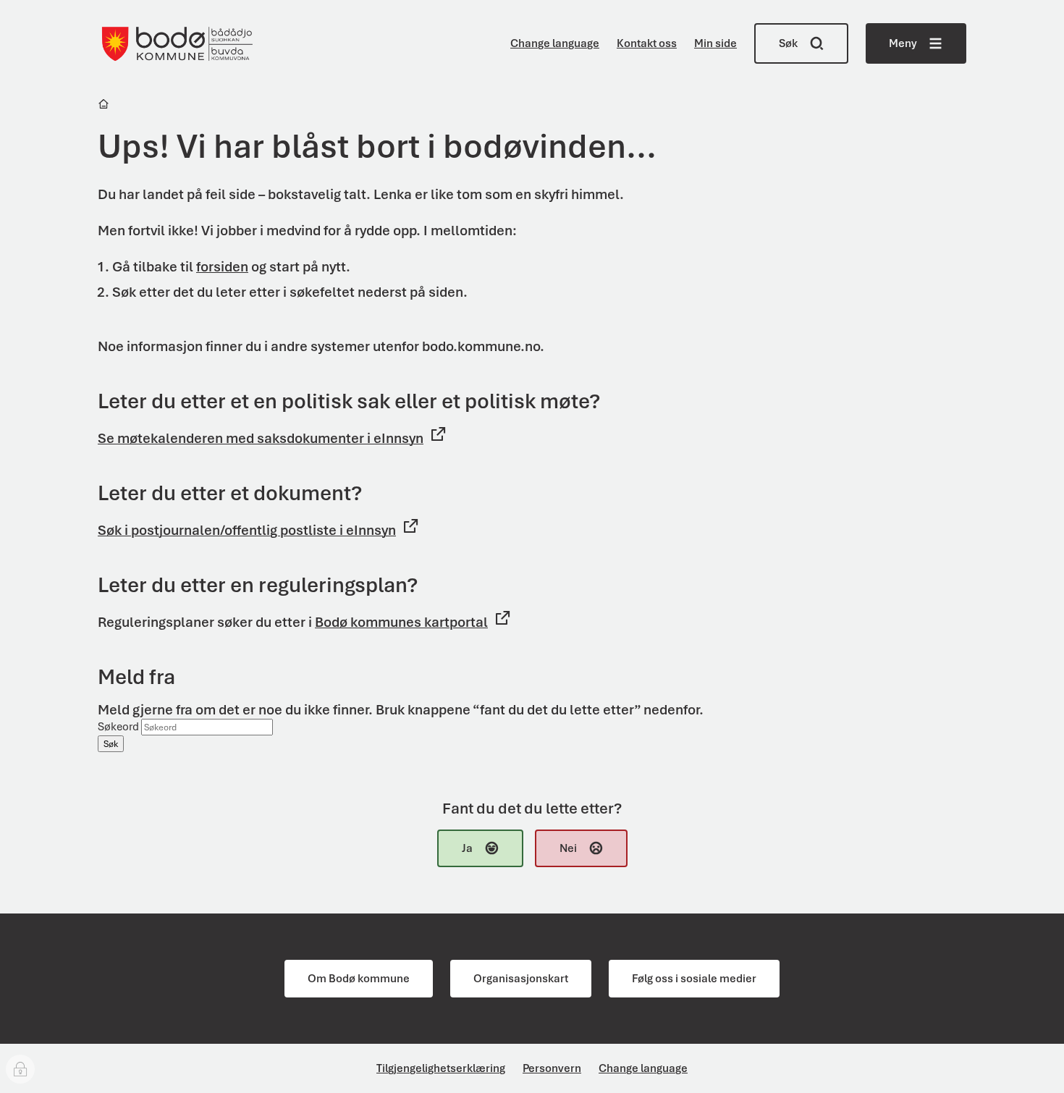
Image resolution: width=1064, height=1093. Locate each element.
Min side (715, 43)
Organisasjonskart (520, 978)
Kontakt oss (647, 43)
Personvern (552, 1068)
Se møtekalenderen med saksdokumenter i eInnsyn (260, 438)
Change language (554, 43)
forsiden (222, 267)
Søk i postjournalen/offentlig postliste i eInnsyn (247, 530)
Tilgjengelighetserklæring (440, 1068)
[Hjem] (104, 106)
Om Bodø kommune (359, 978)
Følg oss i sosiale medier (694, 978)
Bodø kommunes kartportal (401, 622)
